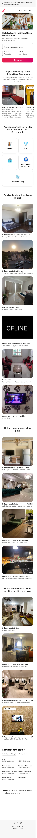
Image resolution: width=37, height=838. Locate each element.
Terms (21, 828)
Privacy (15, 828)
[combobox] (18, 47)
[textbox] (10, 54)
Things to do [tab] (23, 754)
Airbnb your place (25, 10)
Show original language (11, 4)
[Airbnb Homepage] (3, 10)
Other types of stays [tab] (9, 754)
